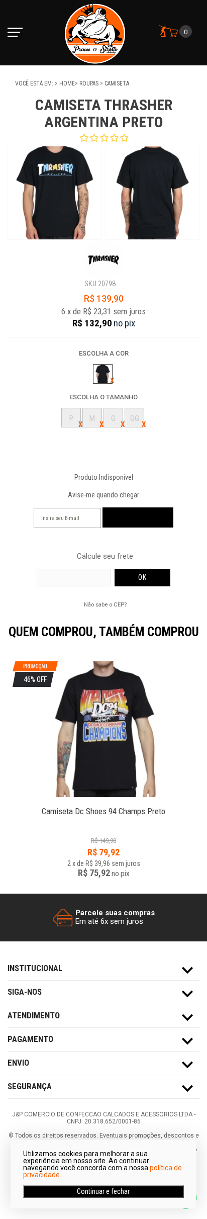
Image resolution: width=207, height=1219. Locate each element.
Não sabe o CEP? (105, 604)
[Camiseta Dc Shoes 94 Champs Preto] (103, 806)
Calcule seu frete (105, 556)
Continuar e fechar (103, 1191)
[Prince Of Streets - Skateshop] (95, 32)
